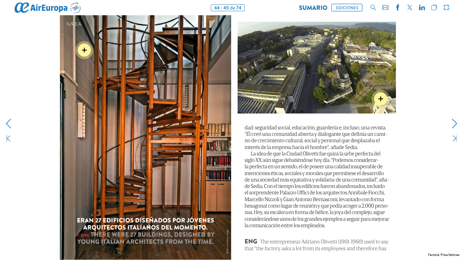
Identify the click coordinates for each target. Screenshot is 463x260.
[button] (313, 7)
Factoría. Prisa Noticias (444, 255)
